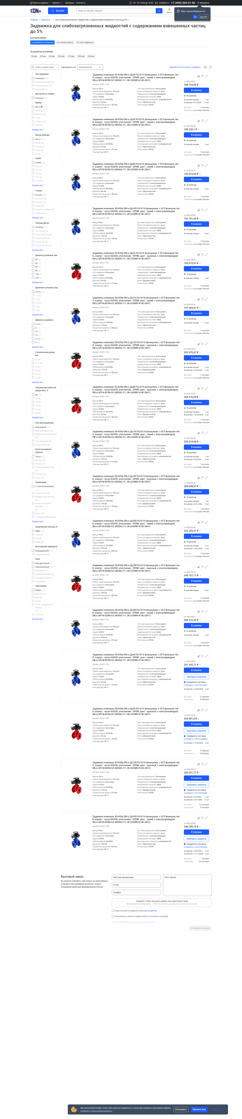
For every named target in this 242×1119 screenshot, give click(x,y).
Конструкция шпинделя (46, 546)
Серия (38, 158)
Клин (37, 559)
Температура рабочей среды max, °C (45, 389)
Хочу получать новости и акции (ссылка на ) (141, 916)
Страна (38, 190)
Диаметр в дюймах (44, 320)
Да (195, 16)
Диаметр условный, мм (46, 255)
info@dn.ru (164, 3)
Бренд (38, 102)
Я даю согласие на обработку (136, 911)
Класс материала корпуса (43, 450)
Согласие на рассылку (159, 916)
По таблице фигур (65, 42)
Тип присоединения (44, 423)
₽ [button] (197, 84)
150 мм (81, 56)
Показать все (37, 130)
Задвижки (45, 20)
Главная (34, 20)
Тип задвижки (41, 74)
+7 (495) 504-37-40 (183, 2)
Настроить (217, 1109)
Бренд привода (42, 135)
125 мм (71, 56)
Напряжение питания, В (46, 527)
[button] (57, 2)
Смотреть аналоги (196, 677)
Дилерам (69, 3)
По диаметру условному (42, 42)
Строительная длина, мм (45, 353)
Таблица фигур (42, 223)
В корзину (196, 90)
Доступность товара (44, 94)
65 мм (43, 56)
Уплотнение (40, 586)
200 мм (91, 56)
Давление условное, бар (46, 287)
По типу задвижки (85, 42)
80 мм (51, 56)
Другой (203, 16)
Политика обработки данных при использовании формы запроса (133, 922)
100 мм (61, 56)
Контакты (80, 3)
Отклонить (181, 1109)
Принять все (199, 1109)
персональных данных (148, 911)
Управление (40, 482)
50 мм (34, 56)
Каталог (60, 10)
